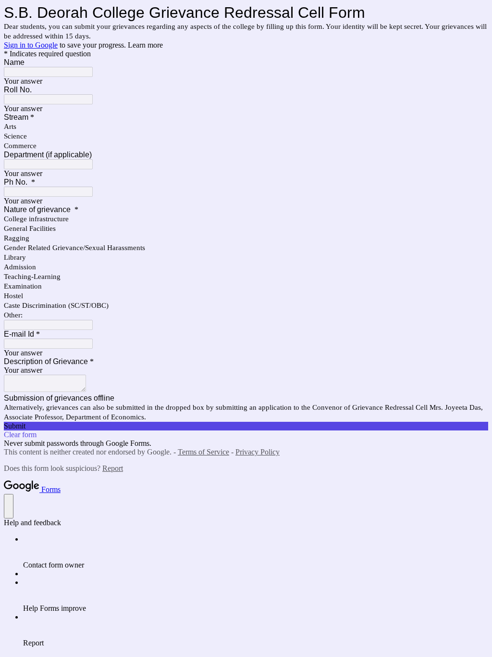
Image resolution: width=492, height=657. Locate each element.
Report (112, 468)
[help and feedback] (8, 506)
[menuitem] (255, 552)
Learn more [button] (145, 45)
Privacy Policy (257, 452)
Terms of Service (203, 452)
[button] (246, 426)
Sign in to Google (31, 45)
